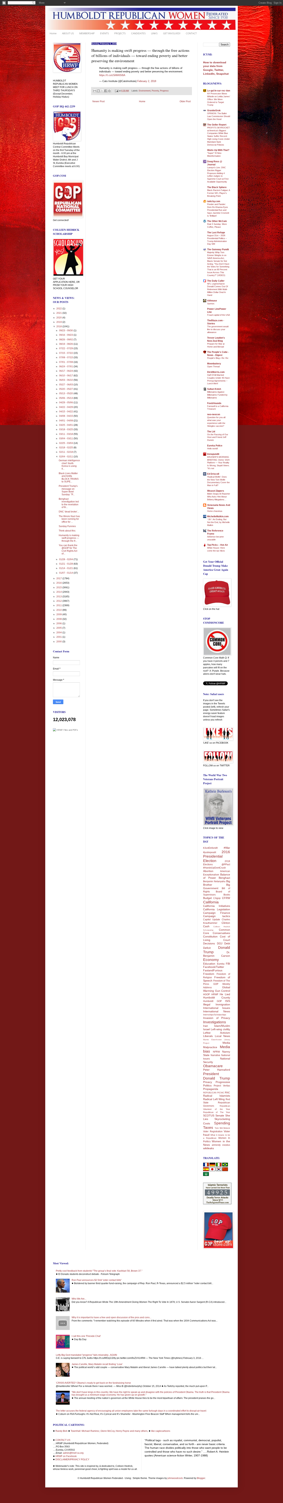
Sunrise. (211, 303)
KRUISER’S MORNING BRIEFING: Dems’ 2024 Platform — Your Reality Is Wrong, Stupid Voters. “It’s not (218, 462)
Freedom (208, 973)
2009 (59, 614)
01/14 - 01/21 (66, 568)
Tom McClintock (222, 1128)
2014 (59, 592)
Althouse (212, 300)
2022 (59, 308)
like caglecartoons (160, 1431)
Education (209, 963)
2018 (59, 326)
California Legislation (216, 909)
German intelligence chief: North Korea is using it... (69, 464)
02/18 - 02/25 (66, 447)
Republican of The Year (216, 1112)
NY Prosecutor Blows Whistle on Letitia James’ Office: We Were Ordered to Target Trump (218, 99)
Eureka (220, 963)
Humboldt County (216, 997)
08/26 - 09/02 (66, 339)
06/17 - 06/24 (66, 371)
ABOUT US (68, 33)
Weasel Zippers (215, 491)
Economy (211, 960)
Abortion (208, 871)
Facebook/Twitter (213, 966)
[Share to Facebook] (106, 91)
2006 (59, 623)
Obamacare (213, 1066)
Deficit (207, 947)
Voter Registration (213, 1131)
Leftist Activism (216, 1032)
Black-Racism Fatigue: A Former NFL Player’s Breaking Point (218, 193)
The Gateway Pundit (218, 249)
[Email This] (95, 91)
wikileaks (208, 1148)
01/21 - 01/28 (66, 563)
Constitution (210, 936)
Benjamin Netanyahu (214, 881)
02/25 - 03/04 (66, 443)
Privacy (207, 1082)
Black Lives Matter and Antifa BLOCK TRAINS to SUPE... (69, 477)
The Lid (211, 431)
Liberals (208, 1036)
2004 (59, 632)
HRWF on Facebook (66, 1456)
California (211, 902)
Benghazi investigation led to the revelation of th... (69, 503)
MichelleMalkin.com (218, 516)
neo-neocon (213, 414)
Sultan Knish (214, 389)
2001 (59, 637)
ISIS (227, 1001)
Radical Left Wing (214, 1099)
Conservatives (221, 933)
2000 (59, 641)
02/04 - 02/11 (66, 456)
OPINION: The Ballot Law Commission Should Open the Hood (218, 116)
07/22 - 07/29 (66, 348)
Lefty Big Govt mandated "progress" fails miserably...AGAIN (86, 1355)
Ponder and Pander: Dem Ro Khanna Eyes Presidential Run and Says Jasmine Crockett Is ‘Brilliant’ (218, 210)
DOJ (219, 943)
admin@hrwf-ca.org (73, 1453)
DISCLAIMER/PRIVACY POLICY (72, 1459)
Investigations (214, 1022)
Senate (219, 1115)
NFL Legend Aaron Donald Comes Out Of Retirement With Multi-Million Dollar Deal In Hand (217, 289)
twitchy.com (213, 201)
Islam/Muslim (222, 1025)
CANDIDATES (138, 33)
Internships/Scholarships (214, 1014)
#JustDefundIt (210, 848)
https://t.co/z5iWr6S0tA (112, 75)
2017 (59, 578)
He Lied (225, 994)
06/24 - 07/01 (66, 366)
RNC (227, 1092)
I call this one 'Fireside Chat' (86, 1336)
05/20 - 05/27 (66, 389)
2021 (59, 313)
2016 (59, 583)
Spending (222, 1123)
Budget (207, 898)
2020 (59, 317)
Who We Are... (79, 1298)
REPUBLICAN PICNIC (213, 1092)
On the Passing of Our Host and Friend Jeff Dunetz (217, 437)
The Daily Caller (215, 281)
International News (216, 1011)
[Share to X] (102, 91)
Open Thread (213, 366)
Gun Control (222, 990)
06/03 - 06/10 (66, 380)
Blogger (201, 1478)
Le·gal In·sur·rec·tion (218, 90)
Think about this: (67, 530)
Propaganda (210, 1088)
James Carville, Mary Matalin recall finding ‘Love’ (97, 1364)
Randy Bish (61, 1431)
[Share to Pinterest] (109, 91)
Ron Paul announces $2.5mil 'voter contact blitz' (96, 1280)
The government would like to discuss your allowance (218, 329)
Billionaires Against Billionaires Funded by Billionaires (217, 395)
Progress (164, 91)
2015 (59, 587)
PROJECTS (120, 33)
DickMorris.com (216, 372)
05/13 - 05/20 (66, 393)
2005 (59, 628)
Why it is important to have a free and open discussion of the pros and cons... (111, 1317)
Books (227, 894)
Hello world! (212, 448)
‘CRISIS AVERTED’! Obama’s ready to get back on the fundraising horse (93, 1383)
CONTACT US (62, 1440)
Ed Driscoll (213, 474)
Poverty (155, 91)
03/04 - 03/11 (66, 438)
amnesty (216, 1145)
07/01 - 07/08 (66, 362)
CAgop (217, 898)
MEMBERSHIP (87, 33)
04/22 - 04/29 (66, 407)
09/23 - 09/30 (66, 330)
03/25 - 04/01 (66, 425)
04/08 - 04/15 (66, 416)
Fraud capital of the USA (218, 315)
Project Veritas (222, 1085)
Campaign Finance (216, 912)
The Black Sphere (217, 187)
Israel (206, 1029)
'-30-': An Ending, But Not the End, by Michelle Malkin (218, 522)
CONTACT (191, 33)
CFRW (226, 898)
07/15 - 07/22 (66, 353)
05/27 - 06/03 (66, 384)
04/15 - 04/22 (66, 411)
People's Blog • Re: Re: (218, 358)
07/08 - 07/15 (66, 357)
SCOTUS (208, 1115)
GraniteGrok (214, 110)
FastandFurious (212, 970)
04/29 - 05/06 (66, 402)
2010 (59, 610)
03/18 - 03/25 (66, 429)
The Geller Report (216, 124)
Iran (205, 1025)
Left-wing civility (220, 1029)
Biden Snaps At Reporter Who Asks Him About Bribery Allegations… (218, 497)
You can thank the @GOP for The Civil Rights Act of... (68, 549)
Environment (145, 91)
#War (227, 847)
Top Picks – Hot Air (217, 545)
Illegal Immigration (216, 1004)
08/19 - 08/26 (66, 344)
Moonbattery (214, 363)
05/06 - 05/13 (66, 398)
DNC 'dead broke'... (69, 511)
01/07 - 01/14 (66, 573)
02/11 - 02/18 (66, 452)
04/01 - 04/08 (66, 420)
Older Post (185, 101)
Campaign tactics (216, 916)
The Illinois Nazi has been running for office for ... (69, 519)
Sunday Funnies (67, 526)
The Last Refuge (216, 232)
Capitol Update (211, 919)
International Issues (216, 1007)
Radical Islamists (216, 1095)
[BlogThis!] (98, 91)
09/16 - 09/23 (66, 335)
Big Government (216, 886)
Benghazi (224, 877)
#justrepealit (209, 852)
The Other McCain (217, 221)
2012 (59, 601)
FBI (228, 963)
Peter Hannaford (216, 1069)
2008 (59, 619)
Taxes (208, 1128)
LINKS (154, 33)
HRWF (214, 994)
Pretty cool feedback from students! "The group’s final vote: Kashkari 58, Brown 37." (99, 1271)
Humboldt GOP (212, 1001)
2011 (59, 605)
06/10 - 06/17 (66, 375)
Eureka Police (214, 445)
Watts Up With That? (218, 150)
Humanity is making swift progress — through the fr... (69, 538)
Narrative (215, 1055)
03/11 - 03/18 (66, 434)
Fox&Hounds (214, 403)
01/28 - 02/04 (66, 559)
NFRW (216, 1051)
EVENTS (104, 33)
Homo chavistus (214, 511)
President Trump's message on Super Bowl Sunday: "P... (68, 490)
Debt (227, 943)
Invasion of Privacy (216, 1017)
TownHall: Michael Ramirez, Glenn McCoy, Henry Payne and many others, (109, 1431)
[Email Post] (116, 91)
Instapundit (213, 454)
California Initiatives (216, 905)
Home (53, 33)
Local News (222, 1036)
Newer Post (98, 101)
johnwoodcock (175, 1478)
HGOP (206, 994)
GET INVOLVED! (171, 33)
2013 (59, 596)
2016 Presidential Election (216, 856)
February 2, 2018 (146, 81)
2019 (59, 322)
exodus (226, 1145)
